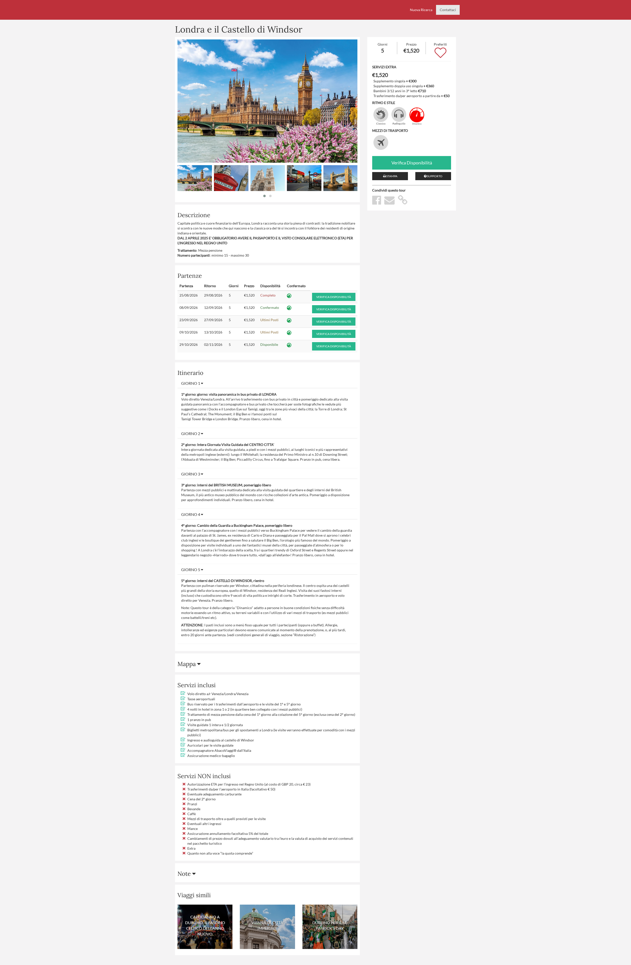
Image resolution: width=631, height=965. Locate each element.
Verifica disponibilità (333, 297)
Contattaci (448, 10)
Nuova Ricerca (421, 10)
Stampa (391, 176)
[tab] (267, 383)
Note (184, 873)
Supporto (434, 176)
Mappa (187, 664)
